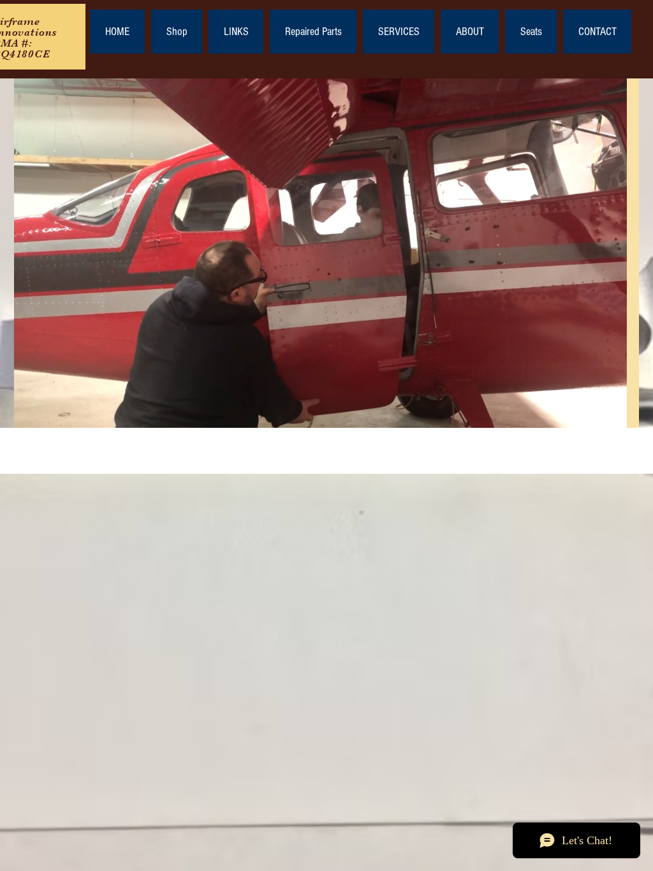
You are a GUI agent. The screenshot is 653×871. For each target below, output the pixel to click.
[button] (610, 414)
